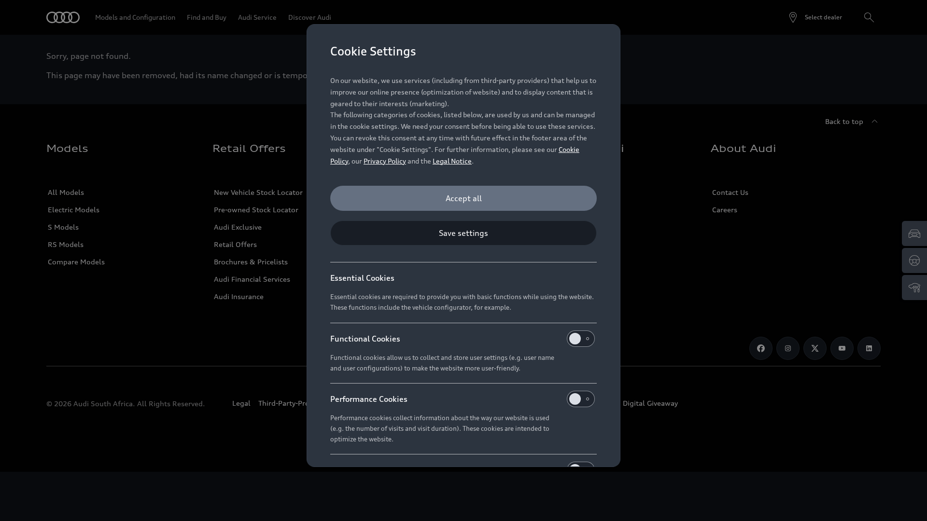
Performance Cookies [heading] (368, 399)
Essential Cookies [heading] (362, 278)
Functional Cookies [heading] (365, 338)
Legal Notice (452, 161)
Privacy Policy (385, 161)
